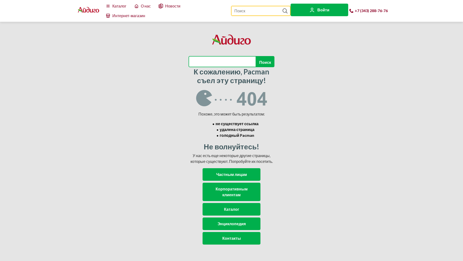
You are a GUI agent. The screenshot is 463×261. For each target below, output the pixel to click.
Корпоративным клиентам (232, 192)
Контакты (231, 238)
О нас (146, 6)
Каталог (119, 6)
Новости (172, 6)
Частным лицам (231, 174)
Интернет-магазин (128, 15)
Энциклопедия (232, 223)
